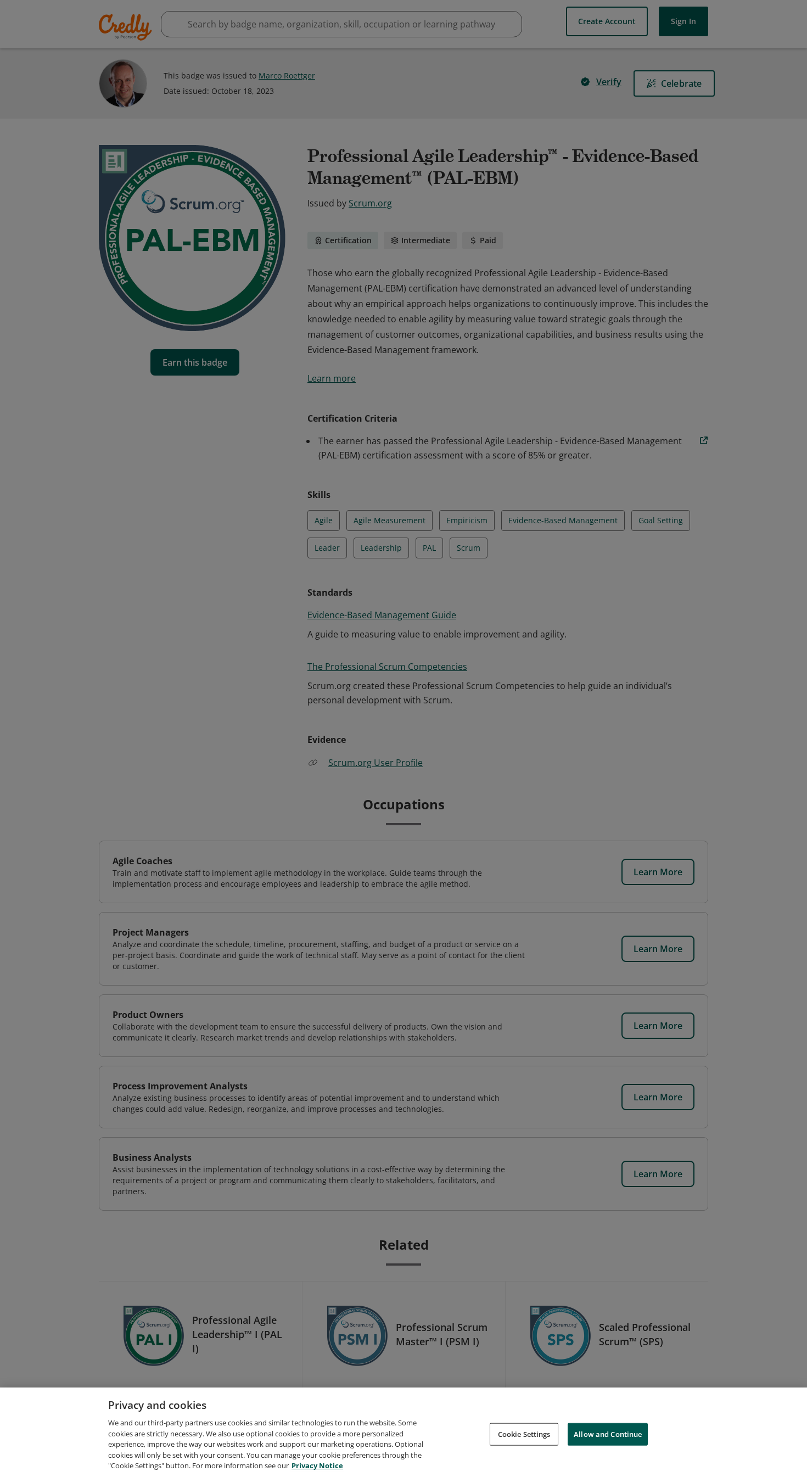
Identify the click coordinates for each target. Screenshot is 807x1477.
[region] (403, 1432)
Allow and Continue (608, 1434)
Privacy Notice (317, 1465)
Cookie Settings (524, 1434)
